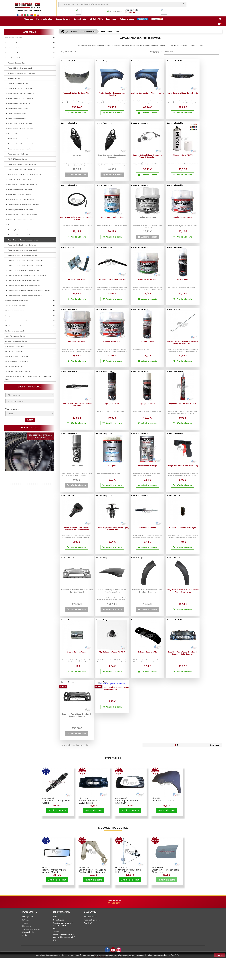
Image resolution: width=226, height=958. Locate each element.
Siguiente (216, 745)
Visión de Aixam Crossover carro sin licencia (22, 184)
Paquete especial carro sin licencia (16, 361)
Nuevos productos (113, 828)
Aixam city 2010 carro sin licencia (18, 134)
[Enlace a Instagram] (118, 950)
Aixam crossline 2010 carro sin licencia (20, 144)
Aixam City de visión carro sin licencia (19, 189)
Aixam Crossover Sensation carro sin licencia (22, 250)
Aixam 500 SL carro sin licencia (17, 83)
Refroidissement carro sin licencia (16, 321)
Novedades (26, 926)
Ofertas (25, 923)
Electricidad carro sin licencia (14, 311)
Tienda (56, 931)
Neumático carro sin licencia (14, 346)
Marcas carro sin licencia (13, 366)
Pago (55, 928)
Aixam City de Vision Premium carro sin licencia (23, 205)
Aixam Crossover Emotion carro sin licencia (22, 240)
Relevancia (191, 51)
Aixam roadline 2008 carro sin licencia (20, 129)
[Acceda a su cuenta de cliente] (219, 19)
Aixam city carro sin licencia (16, 114)
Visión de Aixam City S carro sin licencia (20, 199)
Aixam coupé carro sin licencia (17, 154)
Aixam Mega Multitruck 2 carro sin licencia (21, 164)
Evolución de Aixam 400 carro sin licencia (21, 73)
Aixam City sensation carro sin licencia (20, 210)
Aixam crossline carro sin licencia (18, 103)
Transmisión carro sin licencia (15, 306)
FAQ (54, 940)
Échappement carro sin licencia (15, 316)
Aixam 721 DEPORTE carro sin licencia (20, 98)
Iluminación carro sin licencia (14, 331)
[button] (28, 19)
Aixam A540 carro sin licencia (17, 63)
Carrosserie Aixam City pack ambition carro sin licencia (25, 260)
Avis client (88, 923)
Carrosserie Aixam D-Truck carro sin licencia (22, 255)
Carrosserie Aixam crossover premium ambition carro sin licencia (29, 291)
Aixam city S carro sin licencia (17, 119)
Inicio (24, 935)
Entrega (25, 920)
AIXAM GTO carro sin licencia (17, 159)
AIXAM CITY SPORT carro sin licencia (19, 124)
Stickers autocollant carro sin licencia (17, 371)
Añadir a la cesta (57, 810)
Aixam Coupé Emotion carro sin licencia (20, 235)
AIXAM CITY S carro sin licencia (17, 139)
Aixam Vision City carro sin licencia (19, 194)
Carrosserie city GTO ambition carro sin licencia (23, 270)
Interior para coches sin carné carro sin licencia (20, 43)
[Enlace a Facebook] (107, 950)
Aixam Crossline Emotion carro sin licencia (21, 245)
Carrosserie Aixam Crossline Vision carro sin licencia (24, 296)
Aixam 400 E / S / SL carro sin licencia (19, 68)
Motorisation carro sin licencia (15, 326)
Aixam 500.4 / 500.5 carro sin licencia (19, 88)
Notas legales (58, 920)
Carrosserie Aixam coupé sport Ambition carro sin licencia (26, 275)
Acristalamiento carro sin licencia (16, 341)
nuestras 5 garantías (92, 920)
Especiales (113, 758)
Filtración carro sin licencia (14, 48)
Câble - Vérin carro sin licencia (15, 336)
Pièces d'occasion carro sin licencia (16, 356)
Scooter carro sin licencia (13, 38)
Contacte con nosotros (31, 929)
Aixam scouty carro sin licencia (17, 108)
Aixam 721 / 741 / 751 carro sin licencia (20, 93)
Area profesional (90, 917)
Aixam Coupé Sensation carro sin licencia (21, 225)
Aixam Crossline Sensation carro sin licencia (22, 215)
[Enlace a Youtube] (113, 950)
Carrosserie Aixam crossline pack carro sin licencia (24, 285)
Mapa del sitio (28, 932)
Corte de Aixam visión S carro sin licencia (21, 169)
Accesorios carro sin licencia (14, 351)
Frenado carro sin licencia (13, 53)
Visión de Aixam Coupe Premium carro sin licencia (24, 174)
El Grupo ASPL (27, 917)
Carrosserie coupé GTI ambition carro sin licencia (23, 280)
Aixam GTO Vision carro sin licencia (19, 179)
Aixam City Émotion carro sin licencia (19, 230)
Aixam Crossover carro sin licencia (19, 149)
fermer (220, 955)
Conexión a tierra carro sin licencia (16, 301)
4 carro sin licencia (13, 78)
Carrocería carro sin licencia (14, 58)
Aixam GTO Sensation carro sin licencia (20, 220)
